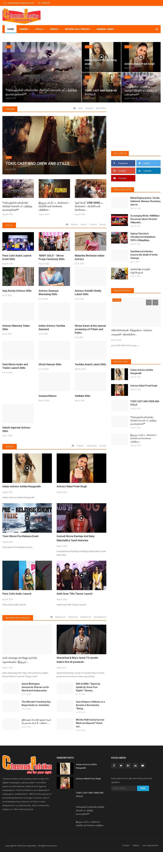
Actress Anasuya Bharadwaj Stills (48, 292)
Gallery (135, 845)
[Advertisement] (136, 126)
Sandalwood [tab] (100, 616)
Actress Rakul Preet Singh (72, 486)
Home (10, 29)
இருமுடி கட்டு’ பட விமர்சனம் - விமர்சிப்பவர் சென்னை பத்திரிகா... (54, 206)
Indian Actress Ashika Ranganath (21, 486)
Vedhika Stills (82, 395)
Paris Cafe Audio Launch (16, 593)
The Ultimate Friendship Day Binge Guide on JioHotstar (36, 703)
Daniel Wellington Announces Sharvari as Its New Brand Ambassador (35, 687)
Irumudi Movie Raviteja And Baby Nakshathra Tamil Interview (76, 538)
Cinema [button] (23, 29)
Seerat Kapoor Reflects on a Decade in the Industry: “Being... (90, 705)
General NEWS (105, 29)
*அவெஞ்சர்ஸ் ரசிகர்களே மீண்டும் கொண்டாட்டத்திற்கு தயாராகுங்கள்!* (17, 206)
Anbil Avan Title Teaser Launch (74, 593)
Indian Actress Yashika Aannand (52, 327)
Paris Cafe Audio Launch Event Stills (16, 257)
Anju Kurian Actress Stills (17, 290)
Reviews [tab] (89, 108)
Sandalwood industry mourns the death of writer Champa (144, 254)
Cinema (10, 109)
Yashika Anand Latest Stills (90, 364)
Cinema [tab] (93, 224)
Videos (10, 446)
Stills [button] (39, 29)
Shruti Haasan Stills (50, 364)
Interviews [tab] (92, 445)
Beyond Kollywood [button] (77, 29)
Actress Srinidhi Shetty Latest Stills (88, 292)
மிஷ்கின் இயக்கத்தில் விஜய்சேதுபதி (140, 271)
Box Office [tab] (101, 108)
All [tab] (74, 108)
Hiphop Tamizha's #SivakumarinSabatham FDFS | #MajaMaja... (143, 237)
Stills (9, 225)
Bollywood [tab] (60, 616)
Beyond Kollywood (18, 617)
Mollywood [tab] (86, 616)
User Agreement (150, 845)
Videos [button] (54, 29)
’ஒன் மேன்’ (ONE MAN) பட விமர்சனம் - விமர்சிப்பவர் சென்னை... (89, 206)
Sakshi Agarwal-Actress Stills (16, 429)
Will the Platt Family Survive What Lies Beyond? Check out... (90, 723)
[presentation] (5, 72)
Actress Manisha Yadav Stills (16, 327)
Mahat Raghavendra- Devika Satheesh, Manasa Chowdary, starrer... (145, 201)
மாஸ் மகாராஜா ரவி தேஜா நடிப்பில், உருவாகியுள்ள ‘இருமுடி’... (19, 659)
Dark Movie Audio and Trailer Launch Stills (15, 366)
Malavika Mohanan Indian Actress (89, 257)
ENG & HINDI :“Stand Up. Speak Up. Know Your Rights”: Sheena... (88, 687)
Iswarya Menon (48, 395)
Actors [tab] (84, 224)
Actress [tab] (74, 224)
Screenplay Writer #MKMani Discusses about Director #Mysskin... (144, 219)
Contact (125, 845)
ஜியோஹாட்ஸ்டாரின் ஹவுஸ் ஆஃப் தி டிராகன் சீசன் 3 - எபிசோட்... (36, 721)
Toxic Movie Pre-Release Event (20, 536)
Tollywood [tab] (73, 616)
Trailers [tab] (80, 445)
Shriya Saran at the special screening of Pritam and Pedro (90, 329)
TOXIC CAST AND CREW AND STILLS (144, 403)
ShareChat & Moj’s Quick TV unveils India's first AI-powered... (77, 659)
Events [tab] (102, 224)
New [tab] (80, 108)
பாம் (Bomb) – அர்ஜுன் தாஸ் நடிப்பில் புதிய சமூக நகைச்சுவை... (133, 332)
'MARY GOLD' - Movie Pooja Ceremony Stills (52, 257)
